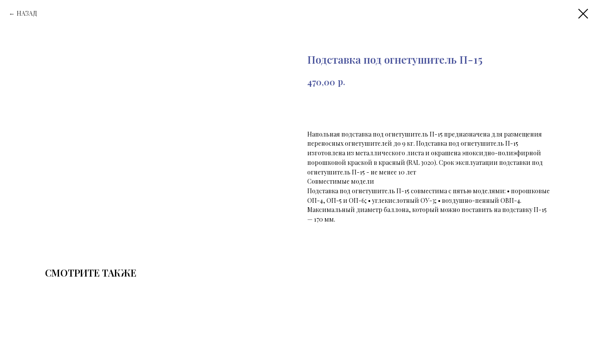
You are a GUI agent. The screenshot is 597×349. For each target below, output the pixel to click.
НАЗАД (27, 13)
